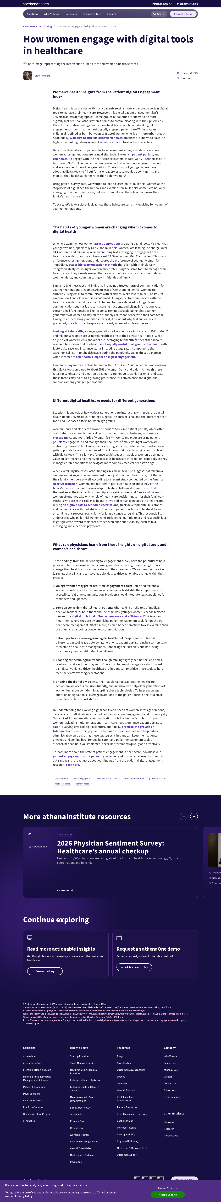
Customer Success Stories (131, 1069)
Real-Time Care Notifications (125, 1098)
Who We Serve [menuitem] (51, 13)
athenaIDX (29, 1120)
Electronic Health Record (37, 1069)
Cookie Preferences (169, 1188)
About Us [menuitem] (112, 13)
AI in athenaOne (32, 1063)
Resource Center (32, 26)
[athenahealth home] (36, 3)
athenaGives (171, 1069)
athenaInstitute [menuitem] (92, 13)
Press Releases (172, 1097)
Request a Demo (183, 13)
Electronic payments (67, 365)
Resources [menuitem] (71, 13)
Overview (169, 1122)
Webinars (122, 1083)
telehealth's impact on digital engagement (105, 357)
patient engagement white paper (76, 756)
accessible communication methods (93, 265)
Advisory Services (32, 1100)
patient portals (142, 154)
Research (169, 1128)
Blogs (120, 1056)
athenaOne (29, 1056)
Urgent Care (76, 1128)
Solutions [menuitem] (32, 13)
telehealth (60, 159)
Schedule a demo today (134, 967)
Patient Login (160, 3)
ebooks (121, 1076)
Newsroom (170, 1090)
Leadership (170, 1063)
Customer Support (127, 1154)
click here (72, 765)
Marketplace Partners (82, 1155)
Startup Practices (79, 1056)
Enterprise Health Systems (85, 1080)
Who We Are (170, 1056)
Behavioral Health (80, 1107)
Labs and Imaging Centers (84, 1141)
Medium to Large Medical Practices (84, 1071)
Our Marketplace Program (37, 1114)
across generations (107, 243)
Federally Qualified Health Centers (84, 1088)
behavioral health (110, 138)
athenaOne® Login (187, 3)
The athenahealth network (132, 1114)
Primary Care (77, 1121)
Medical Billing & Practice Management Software (37, 1078)
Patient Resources (127, 1107)
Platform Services (33, 1107)
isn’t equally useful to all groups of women (129, 344)
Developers (76, 1161)
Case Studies (124, 1063)
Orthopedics (77, 1114)
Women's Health (79, 1134)
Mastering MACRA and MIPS (132, 1148)
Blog (49, 26)
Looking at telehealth (68, 331)
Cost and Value (125, 1120)
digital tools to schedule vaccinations (92, 505)
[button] (159, 14)
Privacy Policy (23, 1196)
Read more (63, 890)
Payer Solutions (31, 1093)
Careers (168, 1076)
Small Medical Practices (83, 1063)
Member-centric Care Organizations (82, 1099)
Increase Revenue (126, 1127)
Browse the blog (45, 971)
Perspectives (171, 1135)
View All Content (126, 1090)
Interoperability (126, 1134)
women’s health (81, 138)
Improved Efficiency (127, 1141)
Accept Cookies (168, 1194)
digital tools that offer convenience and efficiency (107, 616)
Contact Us (170, 1083)
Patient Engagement (35, 1087)
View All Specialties (80, 1148)
